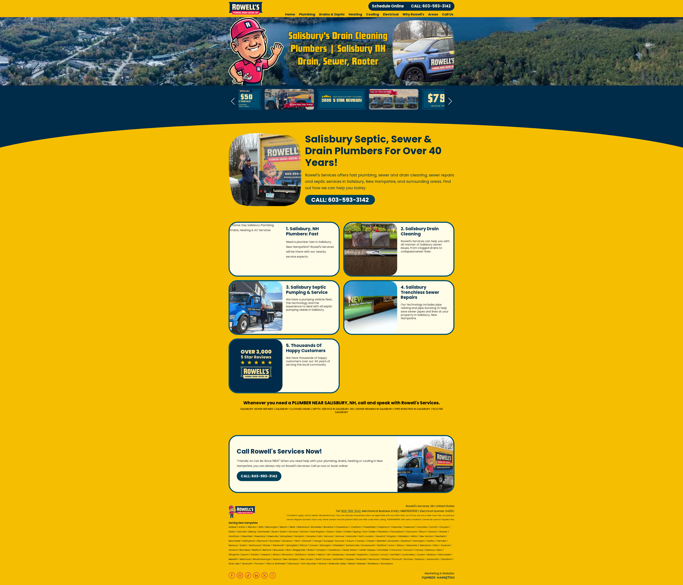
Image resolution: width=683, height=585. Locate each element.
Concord (407, 549)
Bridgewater (299, 549)
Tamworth (247, 563)
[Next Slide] (450, 101)
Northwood (255, 545)
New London (307, 559)
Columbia (422, 527)
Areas (433, 14)
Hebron (321, 554)
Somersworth (368, 545)
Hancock (328, 536)
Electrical (391, 14)
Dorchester (263, 531)
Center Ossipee (367, 549)
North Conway (323, 559)
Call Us (447, 14)
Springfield (292, 545)
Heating (355, 14)
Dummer (293, 531)
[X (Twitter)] (264, 575)
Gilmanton (287, 554)
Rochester (275, 540)
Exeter (372, 531)
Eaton (339, 531)
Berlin (292, 527)
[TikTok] (248, 575)
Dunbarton (393, 540)
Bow (288, 549)
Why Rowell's (413, 14)
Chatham (356, 527)
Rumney (408, 559)
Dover (275, 531)
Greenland (259, 536)
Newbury (233, 545)
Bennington (272, 527)
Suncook (339, 540)
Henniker (441, 540)
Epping (357, 531)
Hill (328, 554)
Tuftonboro (293, 563)
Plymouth (397, 559)
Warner (322, 563)
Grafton (431, 540)
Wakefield (338, 545)
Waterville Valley (337, 563)
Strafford (381, 545)
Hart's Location (366, 536)
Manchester (444, 554)
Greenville (273, 536)
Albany (400, 545)
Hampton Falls (314, 536)
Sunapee (328, 540)
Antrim (242, 527)
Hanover (339, 536)
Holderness (338, 554)
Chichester (382, 549)
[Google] (272, 575)
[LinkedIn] (256, 575)
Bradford (405, 540)
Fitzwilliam (383, 531)
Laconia (374, 554)
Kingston (391, 536)
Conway (419, 549)
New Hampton (290, 559)
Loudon (421, 554)
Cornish (433, 527)
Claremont (383, 527)
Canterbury (334, 549)
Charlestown (342, 527)
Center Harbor (349, 549)
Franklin (255, 554)
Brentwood (303, 527)
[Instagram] (240, 575)
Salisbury (420, 559)
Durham (304, 531)
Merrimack (245, 559)
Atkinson (252, 527)
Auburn (350, 540)
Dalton (232, 531)
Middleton (404, 536)
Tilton (297, 540)
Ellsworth (306, 540)
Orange (317, 540)
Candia (360, 540)
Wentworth (278, 545)
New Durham (426, 536)
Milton (414, 536)
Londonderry (408, 554)
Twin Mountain (309, 563)
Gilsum (422, 531)
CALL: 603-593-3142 (431, 6)
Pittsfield (385, 559)
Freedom (265, 554)
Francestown (397, 531)
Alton (436, 545)
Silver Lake (234, 563)
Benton (284, 527)
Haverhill (380, 536)
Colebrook (409, 527)
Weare (351, 563)
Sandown (287, 540)
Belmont (267, 549)
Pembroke (361, 559)
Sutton (243, 545)
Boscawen (278, 549)
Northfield (338, 559)
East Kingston (318, 531)
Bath (261, 527)
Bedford (256, 549)
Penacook (373, 559)
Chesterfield (369, 527)
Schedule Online (388, 6)
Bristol (311, 549)
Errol (365, 531)
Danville (242, 531)
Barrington (325, 545)
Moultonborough (262, 559)
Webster (361, 563)
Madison (431, 554)
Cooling (372, 14)
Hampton (299, 536)
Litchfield (394, 554)
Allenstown (425, 545)
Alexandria (411, 545)
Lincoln (384, 554)
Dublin (283, 531)
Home (290, 14)
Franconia (411, 531)
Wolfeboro (373, 563)
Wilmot (303, 545)
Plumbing (307, 14)
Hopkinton (362, 554)
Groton (311, 554)
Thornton (259, 563)
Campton (321, 549)
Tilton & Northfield (275, 563)
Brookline (328, 527)
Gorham (432, 531)
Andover (445, 545)
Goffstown (300, 554)
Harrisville (351, 536)
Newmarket (234, 540)
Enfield (347, 531)
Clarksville (396, 527)
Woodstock (387, 563)
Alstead (232, 527)
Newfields (441, 536)
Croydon (444, 527)
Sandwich (446, 559)
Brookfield (316, 527)
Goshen (443, 531)
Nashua (277, 559)
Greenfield (247, 536)
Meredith (233, 559)
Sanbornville (352, 545)
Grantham (234, 536)
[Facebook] (232, 575)
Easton (330, 531)
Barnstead (244, 549)
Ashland (233, 549)
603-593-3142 (351, 511)
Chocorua (395, 549)
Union (391, 545)
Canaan (313, 545)
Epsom (245, 554)
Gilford (275, 554)
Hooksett (350, 554)
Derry (439, 549)
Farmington (418, 540)
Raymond (262, 540)
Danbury (430, 549)
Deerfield (381, 540)
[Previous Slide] (233, 101)
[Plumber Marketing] (438, 578)
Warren (267, 545)
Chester (370, 540)
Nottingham (248, 540)
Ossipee (349, 559)
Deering (252, 531)
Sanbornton (433, 559)
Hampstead (286, 536)
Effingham (234, 554)
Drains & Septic (332, 14)
